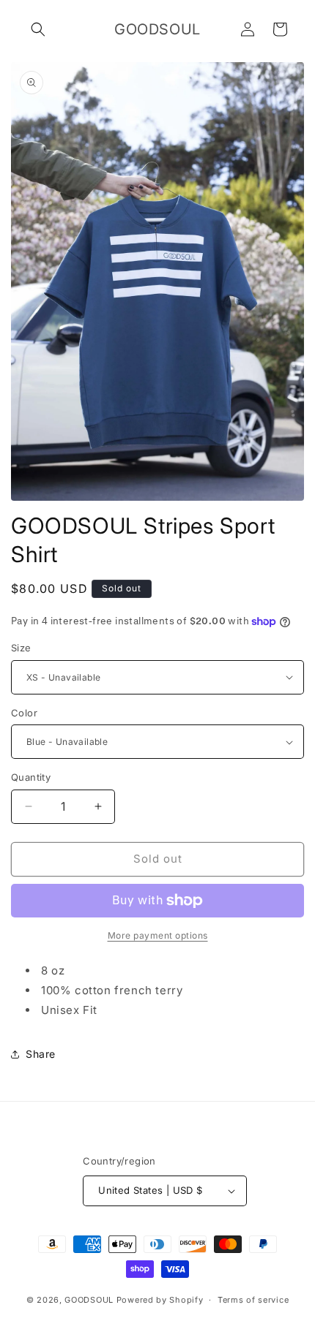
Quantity (31, 777)
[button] (38, 29)
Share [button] (41, 1054)
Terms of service (253, 1300)
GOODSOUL (89, 1300)
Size (21, 648)
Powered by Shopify (160, 1300)
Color (24, 713)
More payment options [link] (158, 935)
